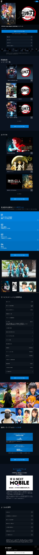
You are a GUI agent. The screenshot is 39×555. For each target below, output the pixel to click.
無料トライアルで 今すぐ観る (19, 31)
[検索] (34, 1)
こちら (26, 33)
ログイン (37, 1)
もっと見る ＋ (19, 121)
